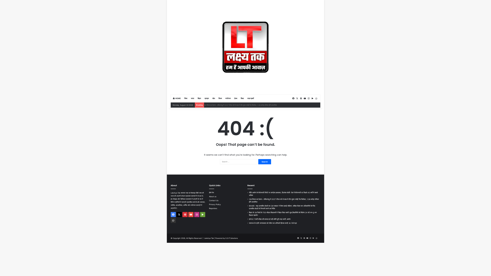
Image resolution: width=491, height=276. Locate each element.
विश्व (185, 98)
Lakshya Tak (209, 238)
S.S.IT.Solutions (231, 238)
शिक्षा (242, 98)
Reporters (213, 208)
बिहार (199, 98)
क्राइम (207, 98)
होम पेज (211, 193)
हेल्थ (235, 98)
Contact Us (213, 200)
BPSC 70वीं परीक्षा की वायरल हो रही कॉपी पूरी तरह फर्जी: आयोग (270, 219)
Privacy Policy (215, 204)
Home (178, 98)
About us (212, 196)
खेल (213, 98)
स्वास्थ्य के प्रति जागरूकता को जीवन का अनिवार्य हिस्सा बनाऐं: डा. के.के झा (273, 223)
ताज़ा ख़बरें (250, 98)
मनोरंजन (228, 98)
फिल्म (220, 98)
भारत (192, 98)
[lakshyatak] (245, 47)
